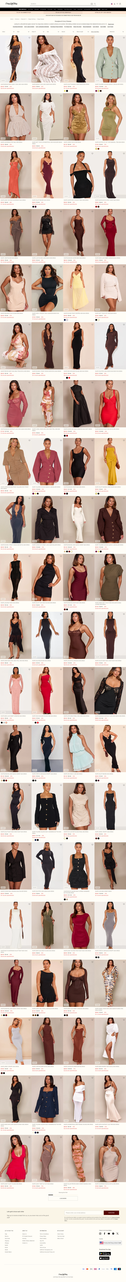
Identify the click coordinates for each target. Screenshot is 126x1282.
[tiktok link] (113, 1234)
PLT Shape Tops (68, 26)
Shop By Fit (23, 19)
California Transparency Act (46, 1249)
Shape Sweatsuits (87, 26)
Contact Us (24, 1243)
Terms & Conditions (44, 1234)
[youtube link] (109, 1234)
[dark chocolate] (101, 91)
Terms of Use (43, 1247)
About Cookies (43, 1238)
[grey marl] (96, 838)
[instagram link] (100, 1234)
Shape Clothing (31, 19)
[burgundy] (96, 207)
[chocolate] (98, 207)
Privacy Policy (43, 1236)
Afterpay (7, 1243)
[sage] (4, 723)
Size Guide (7, 1238)
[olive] (65, 91)
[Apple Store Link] (105, 1258)
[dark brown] (35, 1015)
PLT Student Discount (27, 1236)
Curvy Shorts (96, 26)
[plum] (35, 207)
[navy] (65, 320)
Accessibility (43, 1243)
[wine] (65, 494)
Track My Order (60, 1236)
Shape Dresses (40, 19)
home (11, 19)
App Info (42, 1240)
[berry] (96, 91)
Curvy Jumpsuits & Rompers (42, 26)
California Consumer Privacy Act (47, 1252)
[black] (67, 91)
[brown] (33, 1015)
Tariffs (41, 1245)
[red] (69, 378)
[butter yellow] (33, 840)
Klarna (6, 1247)
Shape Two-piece (77, 26)
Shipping (7, 1240)
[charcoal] (35, 780)
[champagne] (65, 551)
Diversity (24, 1238)
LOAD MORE (63, 1198)
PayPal (6, 1245)
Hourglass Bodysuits (18, 26)
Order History (60, 1234)
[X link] (117, 1234)
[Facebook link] (104, 1234)
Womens (17, 19)
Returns (6, 1236)
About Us (24, 1234)
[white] (65, 378)
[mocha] (98, 149)
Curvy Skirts (103, 26)
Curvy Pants (110, 26)
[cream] (98, 320)
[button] (111, 4)
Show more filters (95, 31)
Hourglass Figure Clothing (56, 26)
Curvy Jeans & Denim (29, 26)
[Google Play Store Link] (105, 1253)
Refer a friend (60, 1238)
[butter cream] (67, 320)
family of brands (116, 1217)
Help (6, 1234)
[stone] (67, 899)
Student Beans (8, 1252)
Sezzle (6, 1249)
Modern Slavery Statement (28, 1240)
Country (101, 1238)
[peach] (6, 723)
